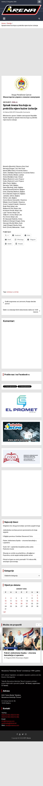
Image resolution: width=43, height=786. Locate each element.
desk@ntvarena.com (12, 725)
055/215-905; (6, 717)
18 (11, 603)
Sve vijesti (7, 102)
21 (27, 603)
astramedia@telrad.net (9, 723)
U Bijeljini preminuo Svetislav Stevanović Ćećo (18, 536)
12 (16, 601)
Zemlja (14, 102)
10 (5, 601)
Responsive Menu (39, 1)
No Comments (25, 112)
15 (32, 601)
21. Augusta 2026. (10, 658)
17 (5, 603)
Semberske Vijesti (11, 648)
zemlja (16, 292)
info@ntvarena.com (8, 721)
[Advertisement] (21, 50)
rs (13, 292)
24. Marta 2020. (8, 112)
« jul (4, 612)
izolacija (9, 292)
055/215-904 (15, 715)
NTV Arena (16, 112)
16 (37, 601)
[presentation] (37, 624)
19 (16, 603)
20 (21, 603)
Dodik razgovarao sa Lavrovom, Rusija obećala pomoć (20, 303)
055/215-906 (15, 717)
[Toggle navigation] (4, 18)
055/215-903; (6, 715)
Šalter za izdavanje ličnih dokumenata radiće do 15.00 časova (20, 311)
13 (21, 601)
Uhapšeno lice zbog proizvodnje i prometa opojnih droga (21, 526)
